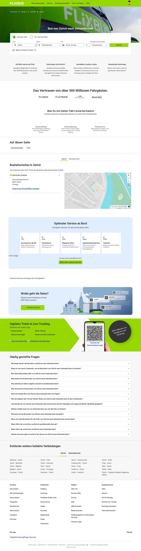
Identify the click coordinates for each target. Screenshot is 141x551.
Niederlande (44, 515)
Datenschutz (42, 545)
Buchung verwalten (109, 506)
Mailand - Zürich (15, 469)
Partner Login (76, 522)
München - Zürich (16, 460)
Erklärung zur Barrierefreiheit (76, 545)
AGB (72, 502)
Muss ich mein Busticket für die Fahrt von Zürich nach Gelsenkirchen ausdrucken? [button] (43, 419)
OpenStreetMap (122, 206)
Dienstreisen (14, 511)
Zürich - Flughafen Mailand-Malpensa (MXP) (115, 473)
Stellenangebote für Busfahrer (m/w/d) (82, 516)
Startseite (13, 12)
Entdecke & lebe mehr (48, 498)
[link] (70, 301)
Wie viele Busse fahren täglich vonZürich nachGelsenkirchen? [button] (35, 384)
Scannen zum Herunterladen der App (95, 344)
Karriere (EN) (76, 493)
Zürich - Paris (45, 460)
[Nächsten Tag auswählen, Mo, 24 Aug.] (87, 45)
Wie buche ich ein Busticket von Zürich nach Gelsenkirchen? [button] (34, 379)
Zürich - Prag (76, 466)
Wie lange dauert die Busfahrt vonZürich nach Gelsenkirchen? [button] (35, 363)
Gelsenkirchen (74, 159)
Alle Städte (14, 489)
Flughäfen (13, 502)
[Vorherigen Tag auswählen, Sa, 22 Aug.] (84, 45)
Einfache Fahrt (22, 37)
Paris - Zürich (45, 466)
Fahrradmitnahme (108, 511)
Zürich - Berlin (107, 460)
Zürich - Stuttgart (47, 469)
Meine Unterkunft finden (24, 50)
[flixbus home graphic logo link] (16, 3)
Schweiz (33, 12)
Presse (73, 498)
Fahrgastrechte (52, 545)
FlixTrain (13, 519)
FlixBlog (43, 489)
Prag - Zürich (106, 463)
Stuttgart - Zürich (16, 472)
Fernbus (23, 12)
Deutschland (14, 498)
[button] (36, 175)
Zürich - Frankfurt (77, 472)
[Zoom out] (128, 178)
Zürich (41, 12)
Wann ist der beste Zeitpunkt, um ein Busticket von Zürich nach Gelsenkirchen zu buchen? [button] (46, 369)
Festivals (43, 493)
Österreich (44, 524)
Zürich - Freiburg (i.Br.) (79, 460)
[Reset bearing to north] (128, 181)
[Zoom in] (128, 175)
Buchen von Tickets (109, 502)
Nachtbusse (14, 506)
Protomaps (114, 206)
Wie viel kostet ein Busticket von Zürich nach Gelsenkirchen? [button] (34, 389)
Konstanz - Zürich (47, 472)
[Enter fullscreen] (128, 185)
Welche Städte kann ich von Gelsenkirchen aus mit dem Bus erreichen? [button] (38, 409)
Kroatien (43, 511)
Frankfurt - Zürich (77, 469)
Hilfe (103, 489)
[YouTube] (128, 537)
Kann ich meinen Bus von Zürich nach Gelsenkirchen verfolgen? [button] (35, 394)
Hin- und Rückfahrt (41, 37)
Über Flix (74, 489)
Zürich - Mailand (15, 466)
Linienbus (13, 515)
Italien (42, 506)
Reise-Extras (45, 502)
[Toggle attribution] (129, 206)
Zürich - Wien (106, 469)
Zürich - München (16, 463)
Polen (42, 519)
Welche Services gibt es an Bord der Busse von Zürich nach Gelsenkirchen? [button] (40, 434)
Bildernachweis (76, 511)
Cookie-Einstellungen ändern (99, 545)
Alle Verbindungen (16, 493)
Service (104, 493)
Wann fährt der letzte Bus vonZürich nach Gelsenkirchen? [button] (33, 429)
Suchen (119, 45)
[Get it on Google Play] (17, 537)
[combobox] (26, 45)
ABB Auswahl (76, 506)
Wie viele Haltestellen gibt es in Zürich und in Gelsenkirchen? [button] (34, 374)
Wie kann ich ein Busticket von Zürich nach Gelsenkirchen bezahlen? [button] (37, 414)
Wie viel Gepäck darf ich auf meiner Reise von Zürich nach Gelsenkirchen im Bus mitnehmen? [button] (47, 399)
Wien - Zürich (106, 466)
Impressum (62, 545)
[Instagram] (127, 537)
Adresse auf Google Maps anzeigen (25, 189)
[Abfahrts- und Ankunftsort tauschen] (36, 45)
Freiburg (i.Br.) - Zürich (79, 463)
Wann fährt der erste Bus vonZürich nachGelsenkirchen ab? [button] (34, 424)
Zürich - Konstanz (47, 463)
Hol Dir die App (107, 498)
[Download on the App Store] (30, 537)
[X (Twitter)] (129, 537)
